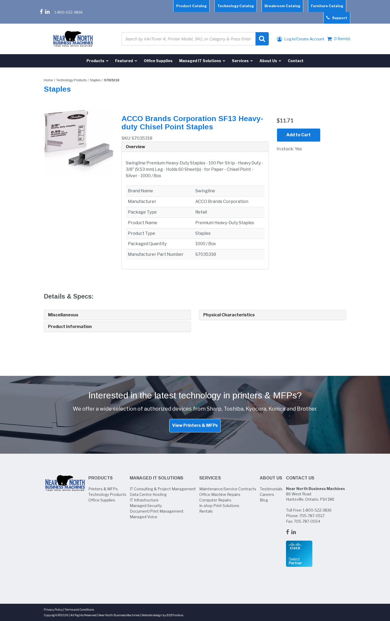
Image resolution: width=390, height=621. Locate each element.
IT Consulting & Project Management (163, 489)
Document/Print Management (157, 511)
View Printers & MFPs (195, 425)
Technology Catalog (235, 6)
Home (48, 80)
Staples (95, 80)
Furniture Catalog (327, 6)
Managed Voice (143, 516)
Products (100, 478)
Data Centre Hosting (148, 494)
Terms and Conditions (79, 609)
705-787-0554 (307, 521)
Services (210, 478)
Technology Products (71, 80)
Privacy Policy (53, 609)
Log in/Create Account (303, 39)
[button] (195, 146)
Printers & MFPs (103, 489)
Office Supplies (101, 500)
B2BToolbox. (175, 615)
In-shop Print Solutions (219, 505)
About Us (271, 478)
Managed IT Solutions (156, 478)
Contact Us (300, 478)
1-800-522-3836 (68, 12)
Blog (264, 500)
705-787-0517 (311, 515)
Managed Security (146, 505)
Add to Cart (298, 134)
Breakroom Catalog (282, 6)
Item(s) (342, 38)
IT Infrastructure (144, 500)
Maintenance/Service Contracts (227, 489)
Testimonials (271, 489)
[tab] (195, 147)
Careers (267, 494)
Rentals (206, 511)
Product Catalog (191, 6)
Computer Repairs (215, 500)
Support (338, 18)
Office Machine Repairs (219, 494)
